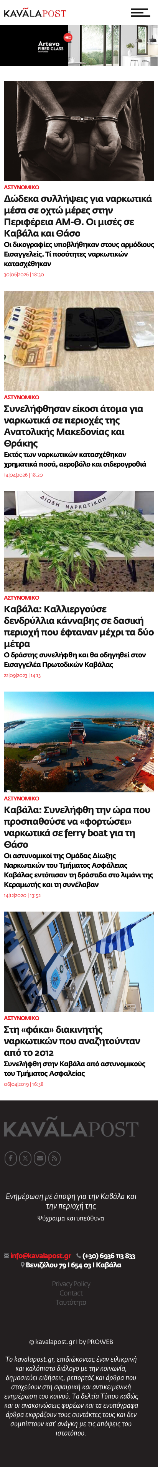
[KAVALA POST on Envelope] (40, 1158)
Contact (70, 1293)
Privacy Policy (71, 1284)
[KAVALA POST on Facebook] (11, 1158)
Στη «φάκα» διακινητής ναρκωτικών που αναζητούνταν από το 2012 (72, 1041)
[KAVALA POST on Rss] (54, 1158)
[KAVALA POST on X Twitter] (25, 1158)
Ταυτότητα (71, 1302)
